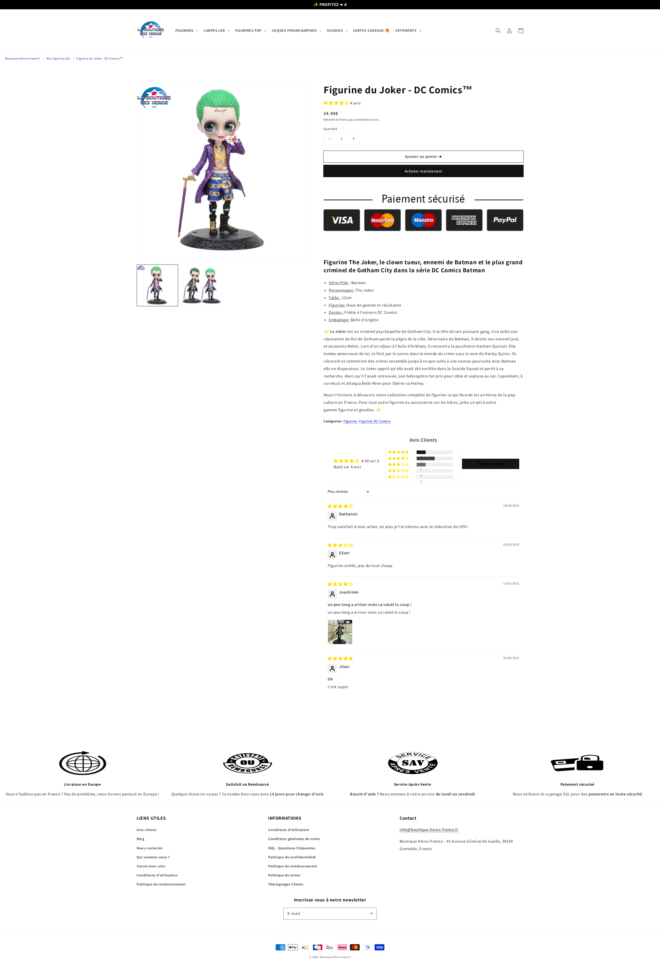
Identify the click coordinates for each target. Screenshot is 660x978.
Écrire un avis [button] (490, 463)
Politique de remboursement (161, 884)
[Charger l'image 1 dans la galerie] (157, 285)
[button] (186, 30)
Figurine (350, 421)
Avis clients (146, 829)
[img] (340, 506)
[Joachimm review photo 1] (340, 632)
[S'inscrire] (370, 913)
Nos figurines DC (58, 58)
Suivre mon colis (151, 866)
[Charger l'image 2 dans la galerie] (201, 285)
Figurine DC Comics (375, 421)
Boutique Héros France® (22, 58)
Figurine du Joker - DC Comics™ (99, 58)
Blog (140, 838)
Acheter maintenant (423, 171)
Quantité (330, 129)
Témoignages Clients (285, 884)
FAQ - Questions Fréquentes (292, 848)
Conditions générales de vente (294, 838)
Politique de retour (284, 875)
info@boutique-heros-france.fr (429, 829)
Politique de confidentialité (292, 857)
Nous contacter (150, 848)
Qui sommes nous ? (153, 857)
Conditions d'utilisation (157, 875)
